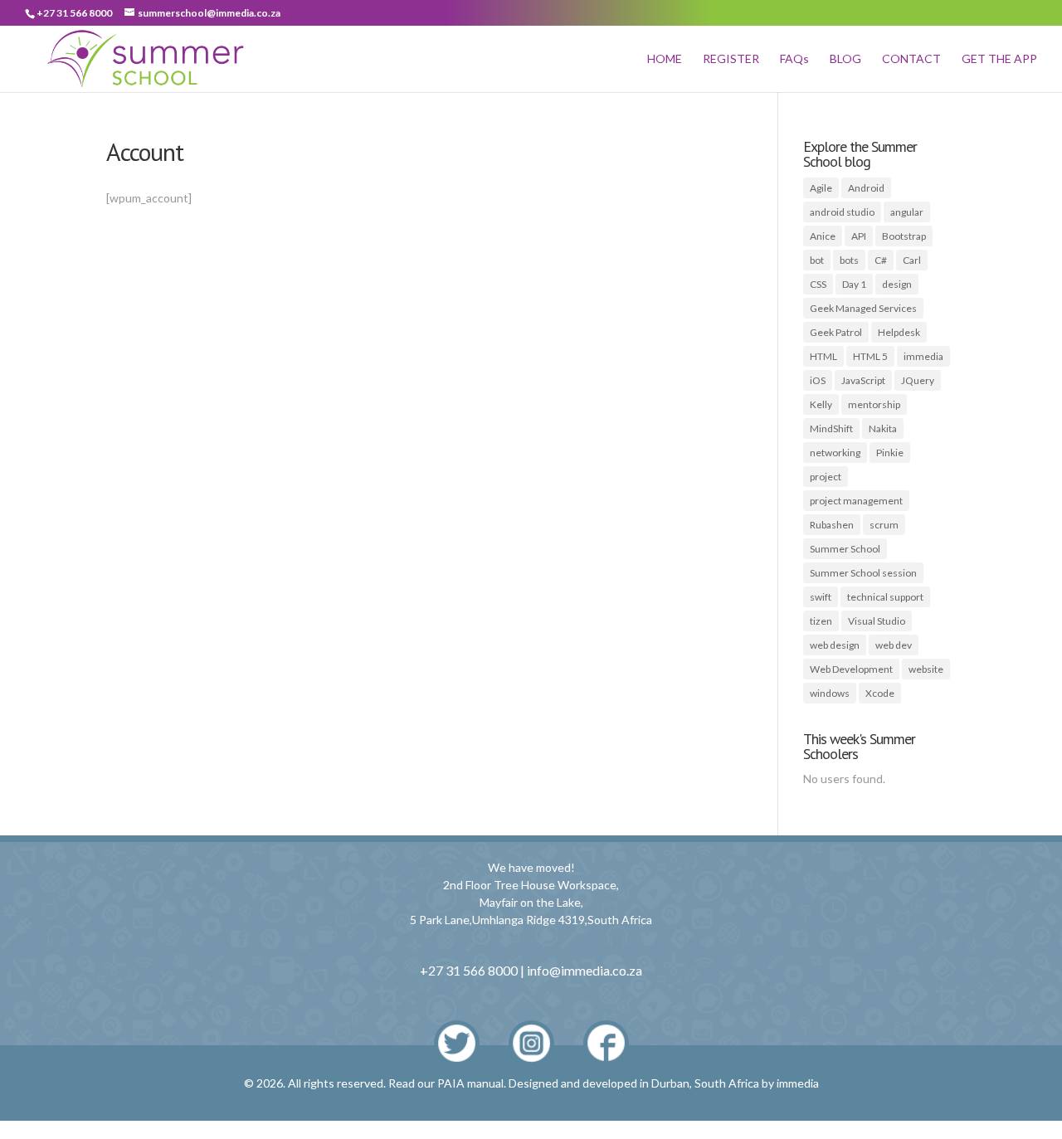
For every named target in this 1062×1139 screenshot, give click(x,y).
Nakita (883, 428)
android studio (842, 212)
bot (817, 260)
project (825, 476)
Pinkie (890, 452)
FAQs (794, 59)
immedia (923, 356)
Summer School (845, 549)
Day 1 (854, 284)
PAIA (451, 1083)
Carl (912, 260)
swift (820, 597)
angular (906, 212)
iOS (818, 380)
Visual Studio (876, 621)
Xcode (879, 693)
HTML (823, 356)
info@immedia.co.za (584, 970)
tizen (821, 621)
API (858, 236)
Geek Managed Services (863, 308)
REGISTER (731, 59)
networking (835, 452)
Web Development (851, 669)
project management (856, 500)
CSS (818, 284)
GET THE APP (999, 59)
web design (835, 645)
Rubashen (832, 524)
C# (880, 260)
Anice (822, 236)
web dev (893, 645)
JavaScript (863, 380)
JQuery (917, 380)
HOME (664, 59)
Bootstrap (904, 236)
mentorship (874, 404)
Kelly (821, 404)
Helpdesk (899, 332)
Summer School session (863, 573)
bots (849, 260)
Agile (821, 188)
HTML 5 (870, 356)
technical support (885, 597)
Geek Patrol (836, 332)
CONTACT (911, 59)
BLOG (845, 59)
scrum (884, 524)
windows (830, 693)
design (897, 284)
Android (866, 188)
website (926, 669)
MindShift (831, 428)
